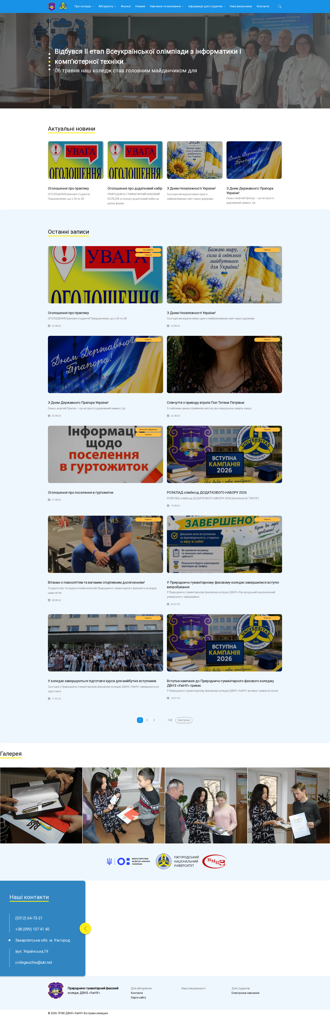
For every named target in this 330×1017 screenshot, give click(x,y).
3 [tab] (49, 62)
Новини (140, 6)
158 (170, 720)
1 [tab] (49, 54)
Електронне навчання (245, 992)
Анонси (126, 6)
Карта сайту (138, 997)
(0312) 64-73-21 (29, 918)
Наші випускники (241, 6)
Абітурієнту (106, 6)
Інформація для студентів (205, 6)
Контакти (263, 6)
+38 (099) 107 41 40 (32, 929)
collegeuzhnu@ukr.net (33, 962)
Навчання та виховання (165, 6)
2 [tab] (49, 58)
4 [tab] (49, 65)
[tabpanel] (165, 60)
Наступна (184, 720)
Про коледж (82, 6)
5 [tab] (49, 69)
